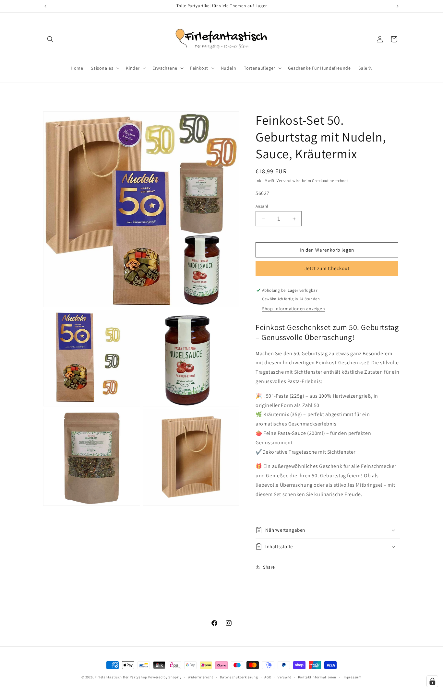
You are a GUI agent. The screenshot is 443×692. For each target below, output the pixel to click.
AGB (267, 677)
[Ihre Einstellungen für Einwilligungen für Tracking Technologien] (432, 681)
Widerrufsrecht (200, 677)
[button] (50, 39)
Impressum (351, 677)
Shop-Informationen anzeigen (293, 309)
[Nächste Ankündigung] (397, 6)
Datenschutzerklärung (239, 677)
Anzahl (262, 206)
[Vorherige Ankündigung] (45, 6)
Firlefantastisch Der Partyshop (121, 677)
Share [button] (269, 567)
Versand (284, 180)
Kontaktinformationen (317, 677)
